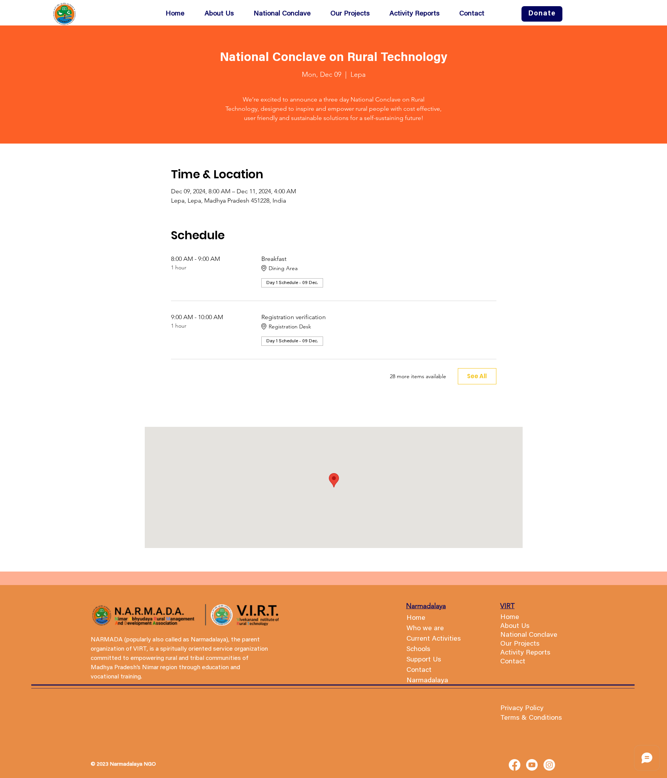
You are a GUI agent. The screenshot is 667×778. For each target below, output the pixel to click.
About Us (515, 626)
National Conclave (528, 635)
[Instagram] (549, 765)
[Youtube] (532, 765)
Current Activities (433, 639)
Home (415, 618)
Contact (512, 661)
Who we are (425, 628)
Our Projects (520, 644)
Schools (418, 649)
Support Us (423, 659)
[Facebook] (514, 765)
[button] (354, 14)
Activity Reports (525, 652)
